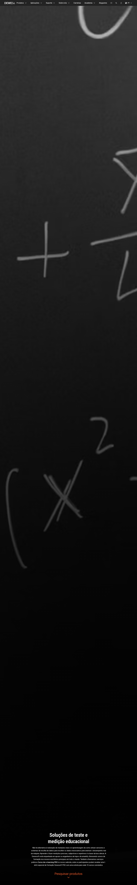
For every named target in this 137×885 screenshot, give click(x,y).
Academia (88, 3)
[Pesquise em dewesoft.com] (116, 3)
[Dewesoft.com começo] (9, 3)
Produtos (20, 3)
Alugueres (103, 3)
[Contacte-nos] (111, 3)
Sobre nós (63, 3)
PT (129, 3)
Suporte (49, 3)
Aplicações (35, 3)
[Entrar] (121, 3)
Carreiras (77, 3)
